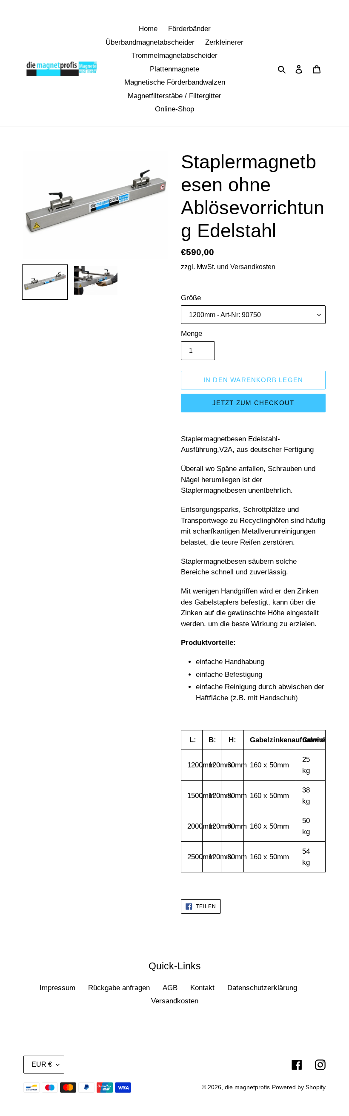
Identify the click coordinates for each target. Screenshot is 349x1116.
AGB (170, 988)
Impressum (57, 988)
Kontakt (202, 988)
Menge (191, 333)
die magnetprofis (247, 1087)
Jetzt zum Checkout (253, 402)
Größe (191, 298)
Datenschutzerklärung (262, 988)
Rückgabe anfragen (119, 988)
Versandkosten (174, 1001)
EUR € (41, 1064)
